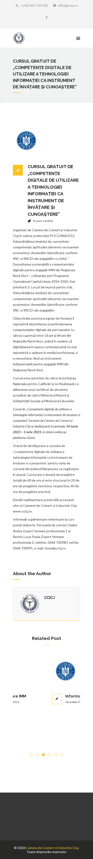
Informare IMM (51, 696)
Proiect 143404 (43, 221)
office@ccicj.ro (68, 5)
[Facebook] (46, 18)
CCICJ (49, 597)
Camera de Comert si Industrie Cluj (52, 848)
